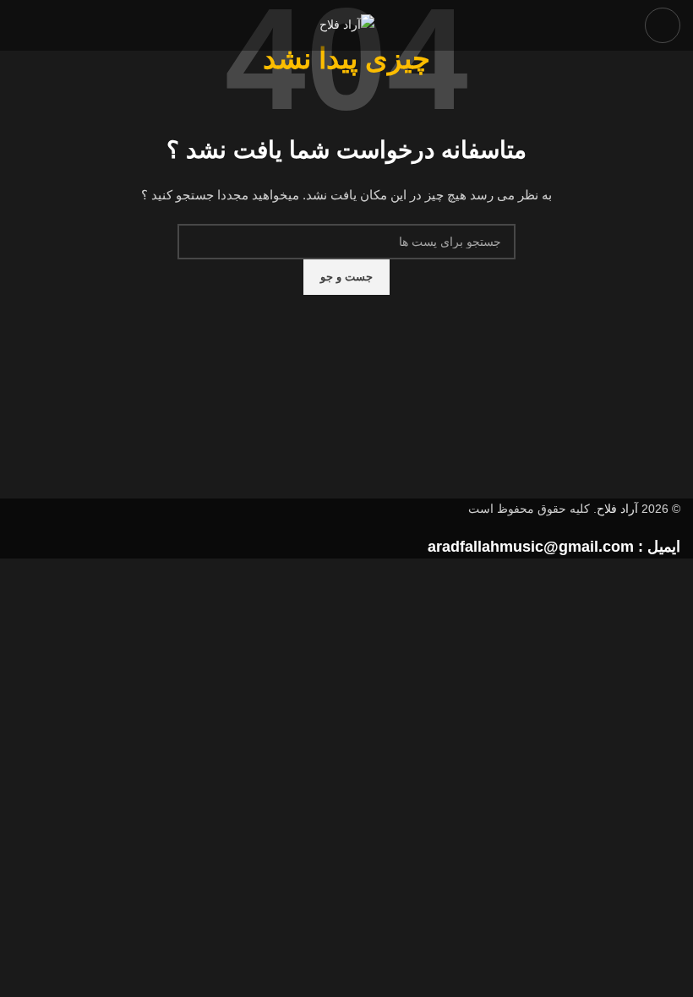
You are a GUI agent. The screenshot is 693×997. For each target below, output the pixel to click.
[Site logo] (346, 24)
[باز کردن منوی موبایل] (662, 25)
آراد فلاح (617, 508)
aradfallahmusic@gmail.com (531, 546)
